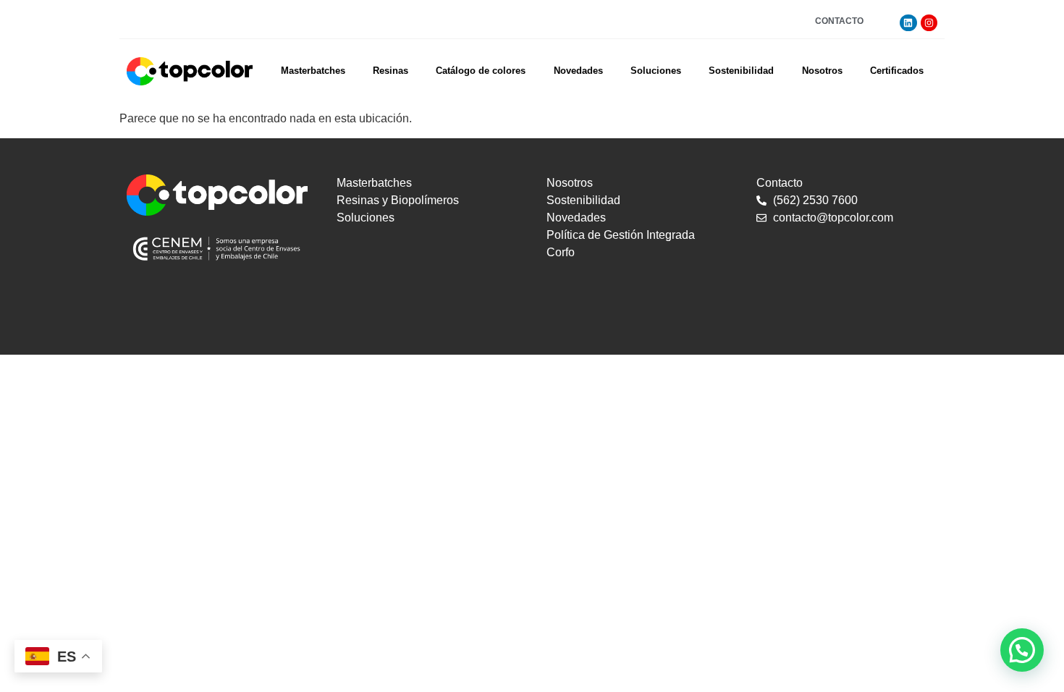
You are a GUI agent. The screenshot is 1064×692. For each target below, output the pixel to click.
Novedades (578, 70)
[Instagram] (929, 22)
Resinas (390, 70)
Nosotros (822, 70)
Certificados (897, 70)
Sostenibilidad (741, 70)
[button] (1022, 650)
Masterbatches (313, 70)
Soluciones (655, 70)
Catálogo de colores (480, 70)
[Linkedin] (908, 22)
